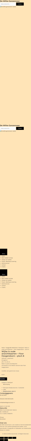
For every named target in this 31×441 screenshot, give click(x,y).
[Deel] (10, 438)
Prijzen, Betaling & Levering (9, 261)
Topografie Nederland (11, 347)
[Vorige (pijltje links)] (2, 440)
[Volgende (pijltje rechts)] (6, 440)
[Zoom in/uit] (2, 438)
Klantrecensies (5, 263)
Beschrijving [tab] (6, 384)
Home (3, 256)
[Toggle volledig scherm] (6, 438)
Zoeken (20, 4)
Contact (4, 265)
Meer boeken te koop (7, 258)
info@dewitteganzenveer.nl (7, 402)
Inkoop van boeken (7, 259)
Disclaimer (3, 419)
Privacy (2, 417)
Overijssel (21, 347)
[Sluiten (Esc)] (14, 438)
